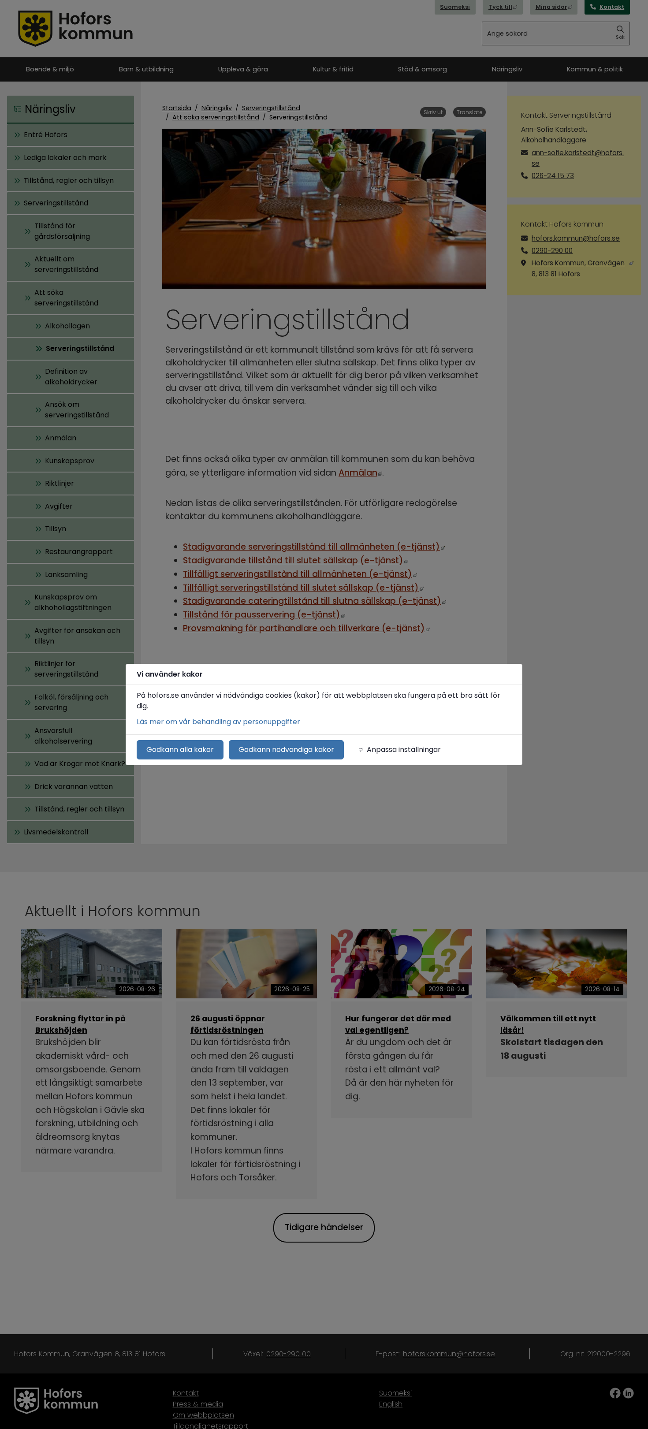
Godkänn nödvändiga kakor (286, 749)
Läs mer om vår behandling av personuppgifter (218, 722)
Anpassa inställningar (404, 749)
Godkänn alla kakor (180, 749)
